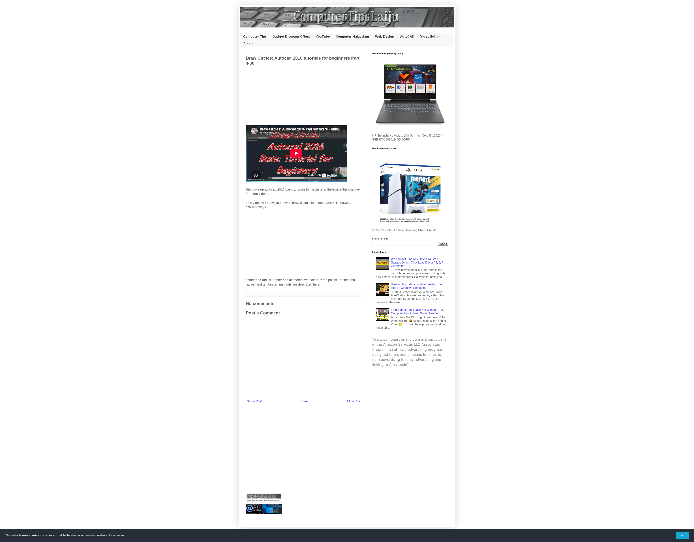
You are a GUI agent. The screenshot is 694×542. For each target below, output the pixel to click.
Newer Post (254, 401)
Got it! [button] (682, 535)
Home (304, 401)
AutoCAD (407, 36)
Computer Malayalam (352, 36)
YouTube (323, 36)
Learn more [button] (116, 535)
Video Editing (431, 36)
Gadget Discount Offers (291, 36)
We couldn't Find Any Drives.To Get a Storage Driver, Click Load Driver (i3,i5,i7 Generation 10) (417, 262)
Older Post (354, 401)
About (248, 43)
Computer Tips (255, 36)
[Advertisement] (303, 95)
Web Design (384, 36)
